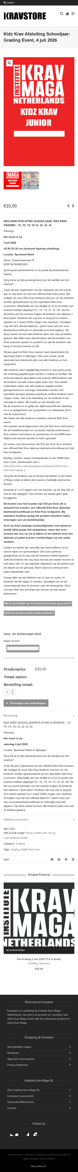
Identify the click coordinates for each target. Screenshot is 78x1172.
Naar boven (37, 1166)
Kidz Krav (34, 849)
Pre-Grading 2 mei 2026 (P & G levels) (39, 959)
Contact (11, 1108)
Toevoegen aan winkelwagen (28, 703)
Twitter (10, 1133)
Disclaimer (13, 1052)
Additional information (16, 819)
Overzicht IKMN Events (20, 1102)
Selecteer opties (15, 950)
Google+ (26, 1133)
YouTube (34, 1133)
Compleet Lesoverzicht (20, 1096)
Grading (20, 843)
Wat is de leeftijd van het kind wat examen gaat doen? (37, 603)
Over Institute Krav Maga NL (23, 1089)
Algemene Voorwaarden (21, 1058)
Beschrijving (10, 715)
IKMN (24, 849)
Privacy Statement (17, 1064)
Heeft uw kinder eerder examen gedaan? (29, 612)
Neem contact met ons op (41, 832)
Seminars (44, 963)
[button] (9, 63)
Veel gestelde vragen (19, 1046)
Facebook (18, 1133)
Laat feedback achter (16, 837)
